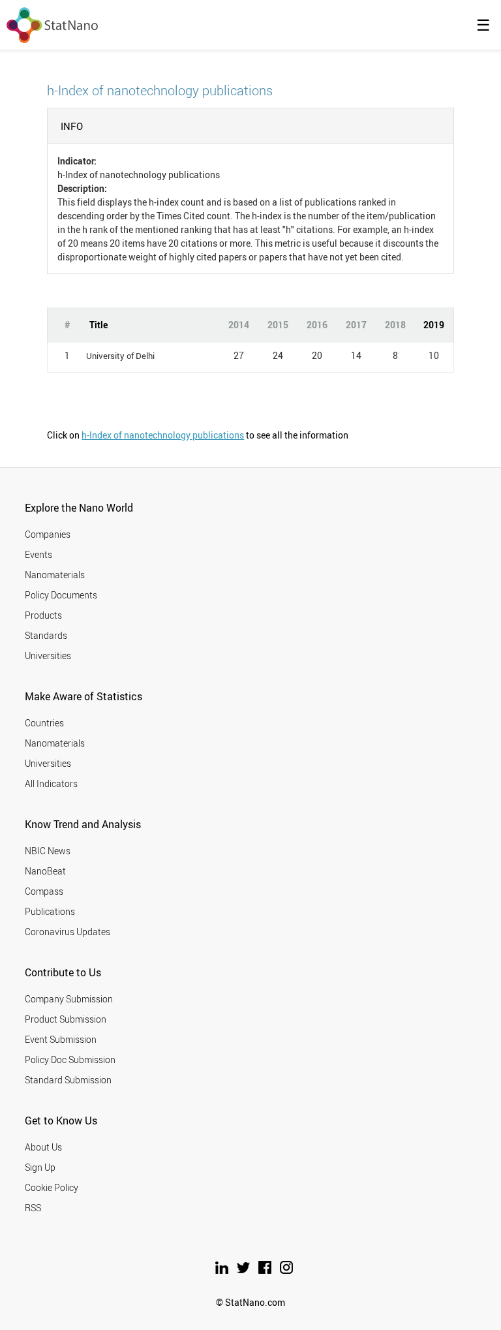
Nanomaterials (55, 574)
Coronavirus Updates (67, 931)
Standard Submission (68, 1080)
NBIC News (47, 850)
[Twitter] (244, 1270)
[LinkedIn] (222, 1270)
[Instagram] (286, 1270)
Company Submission (69, 999)
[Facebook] (265, 1270)
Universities (48, 655)
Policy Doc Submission (70, 1059)
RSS (33, 1207)
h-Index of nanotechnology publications (163, 435)
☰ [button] (483, 24)
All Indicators (51, 783)
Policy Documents (61, 595)
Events (38, 554)
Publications (50, 911)
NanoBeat (45, 871)
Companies (47, 534)
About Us (43, 1147)
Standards (46, 635)
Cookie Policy (51, 1187)
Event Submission (61, 1039)
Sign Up (40, 1167)
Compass (44, 891)
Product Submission (65, 1019)
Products (43, 615)
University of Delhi (120, 356)
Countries (44, 723)
